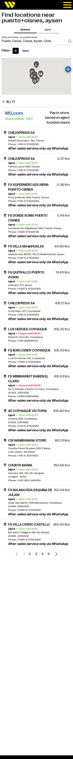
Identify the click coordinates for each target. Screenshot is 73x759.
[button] (55, 554)
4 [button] (42, 554)
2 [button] (30, 554)
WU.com (14, 113)
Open (25, 50)
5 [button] (49, 554)
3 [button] (36, 554)
